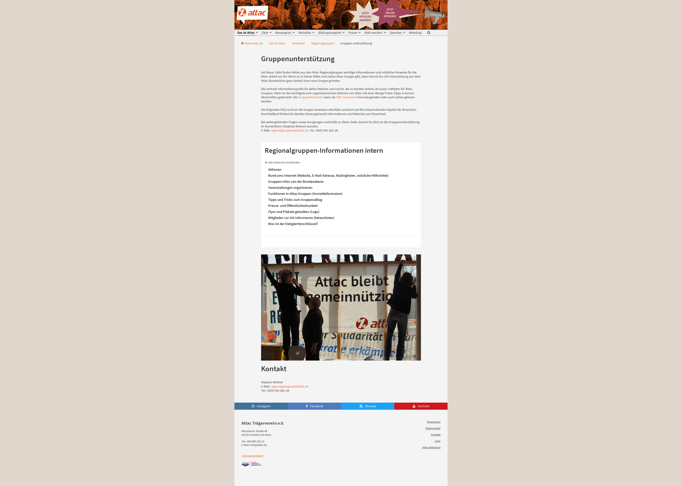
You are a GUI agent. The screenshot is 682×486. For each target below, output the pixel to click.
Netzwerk (298, 43)
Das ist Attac (277, 43)
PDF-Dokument (346, 97)
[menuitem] (246, 32)
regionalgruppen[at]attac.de (289, 130)
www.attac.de (253, 43)
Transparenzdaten (253, 455)
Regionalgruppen (322, 43)
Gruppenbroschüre (311, 97)
